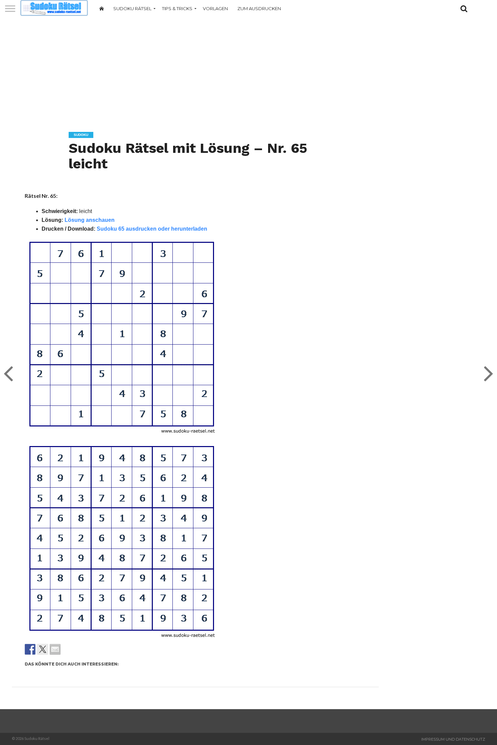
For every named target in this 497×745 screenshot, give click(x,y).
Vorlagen (215, 8)
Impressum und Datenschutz (453, 739)
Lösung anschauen (90, 220)
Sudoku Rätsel (132, 8)
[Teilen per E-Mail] (55, 649)
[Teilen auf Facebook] (30, 649)
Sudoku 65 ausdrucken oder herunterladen (152, 229)
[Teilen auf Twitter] (42, 649)
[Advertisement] (248, 69)
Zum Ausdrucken (259, 8)
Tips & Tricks (177, 8)
